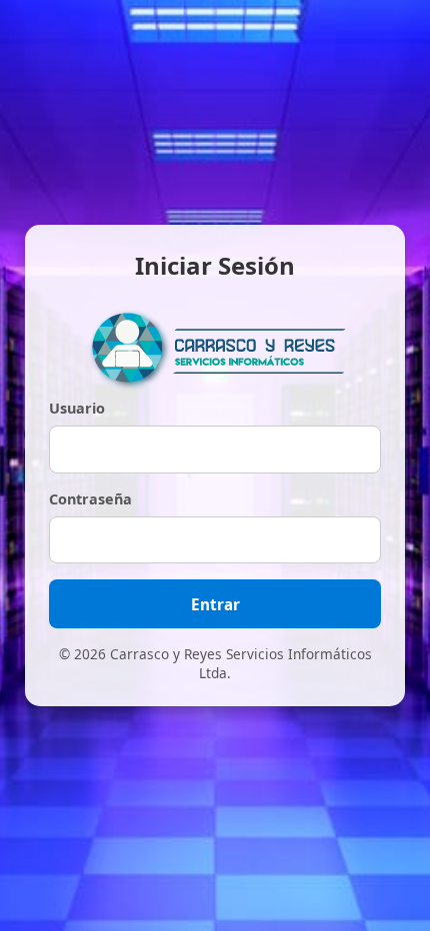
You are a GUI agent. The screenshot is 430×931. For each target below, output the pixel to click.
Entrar (215, 604)
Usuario (77, 408)
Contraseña (90, 498)
